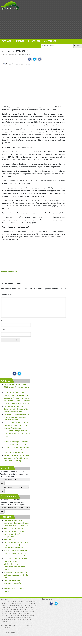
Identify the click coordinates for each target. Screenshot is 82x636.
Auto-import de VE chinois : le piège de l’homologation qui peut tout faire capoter (17, 575)
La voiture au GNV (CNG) (13, 520)
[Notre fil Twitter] (19, 373)
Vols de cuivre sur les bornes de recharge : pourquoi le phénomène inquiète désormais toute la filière (16, 553)
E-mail (3, 330)
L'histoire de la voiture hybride (14, 564)
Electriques (34, 41)
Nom (2, 320)
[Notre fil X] (56, 603)
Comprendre (50, 41)
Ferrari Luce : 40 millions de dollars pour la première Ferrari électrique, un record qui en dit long (16, 458)
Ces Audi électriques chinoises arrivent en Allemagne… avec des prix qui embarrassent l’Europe (16, 441)
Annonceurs (8, 630)
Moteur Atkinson (10, 539)
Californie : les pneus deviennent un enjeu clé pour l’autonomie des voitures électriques (17, 417)
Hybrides (20, 41)
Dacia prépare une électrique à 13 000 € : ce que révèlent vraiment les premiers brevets (16, 387)
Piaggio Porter (9, 537)
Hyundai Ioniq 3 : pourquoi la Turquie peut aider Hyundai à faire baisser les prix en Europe (16, 409)
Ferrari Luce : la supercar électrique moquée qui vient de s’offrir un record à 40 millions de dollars (16, 450)
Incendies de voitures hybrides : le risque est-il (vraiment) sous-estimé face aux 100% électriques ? (16, 545)
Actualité (6, 41)
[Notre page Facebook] (14, 373)
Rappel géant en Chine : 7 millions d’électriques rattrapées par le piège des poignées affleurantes (17, 425)
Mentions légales (10, 632)
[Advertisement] (41, 25)
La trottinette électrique (12, 580)
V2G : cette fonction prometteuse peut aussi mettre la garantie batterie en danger (17, 433)
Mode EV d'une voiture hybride (15, 528)
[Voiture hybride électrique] (9, 5)
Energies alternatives (9, 271)
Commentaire (6, 295)
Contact (7, 628)
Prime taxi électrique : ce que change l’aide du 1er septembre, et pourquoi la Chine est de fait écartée (17, 395)
